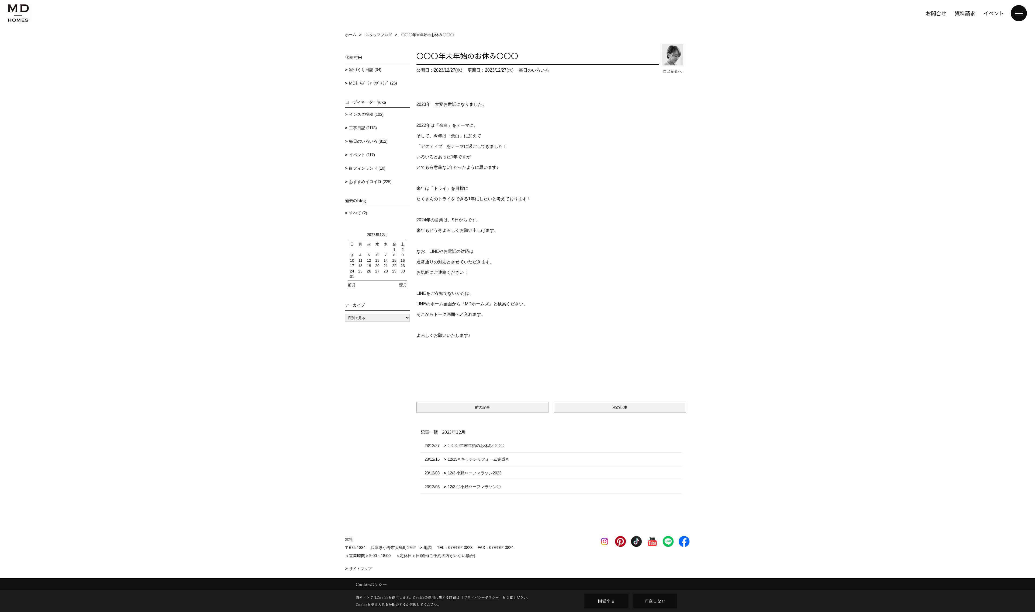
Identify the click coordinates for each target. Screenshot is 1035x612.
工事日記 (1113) (363, 127)
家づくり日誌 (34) (365, 69)
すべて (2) (358, 213)
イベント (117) (362, 154)
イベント (994, 13)
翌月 (403, 284)
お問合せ (936, 13)
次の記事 (619, 407)
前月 (352, 284)
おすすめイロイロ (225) (370, 181)
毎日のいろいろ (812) (368, 141)
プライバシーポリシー (481, 597)
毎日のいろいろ (534, 70)
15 (394, 260)
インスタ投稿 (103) (366, 114)
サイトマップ (360, 568)
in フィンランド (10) (367, 168)
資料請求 (965, 13)
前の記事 (482, 407)
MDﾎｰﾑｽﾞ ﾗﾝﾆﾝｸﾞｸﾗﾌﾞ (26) (373, 83)
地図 (428, 547)
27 (377, 271)
